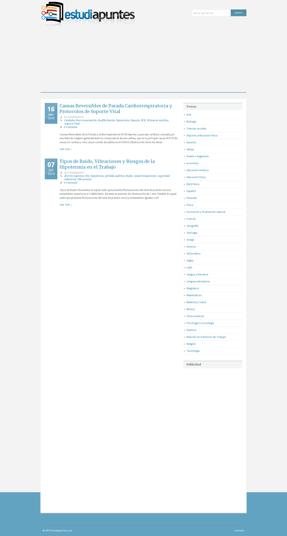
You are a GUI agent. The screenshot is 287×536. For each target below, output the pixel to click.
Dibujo (190, 149)
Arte (189, 114)
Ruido (129, 176)
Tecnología (193, 350)
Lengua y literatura (197, 274)
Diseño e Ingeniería (198, 156)
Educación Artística (198, 170)
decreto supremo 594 (76, 176)
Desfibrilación (106, 120)
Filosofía (192, 198)
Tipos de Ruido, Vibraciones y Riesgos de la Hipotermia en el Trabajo (107, 164)
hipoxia (135, 120)
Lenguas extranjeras (198, 281)
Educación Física (196, 177)
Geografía (192, 225)
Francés (191, 218)
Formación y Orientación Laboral (206, 212)
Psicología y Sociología (200, 323)
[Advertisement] (143, 60)
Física (190, 205)
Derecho (191, 142)
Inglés (190, 260)
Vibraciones (84, 179)
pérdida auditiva (115, 176)
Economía (192, 163)
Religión (191, 344)
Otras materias (195, 316)
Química (191, 330)
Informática (193, 253)
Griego (191, 239)
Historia (191, 246)
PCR (143, 120)
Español (191, 191)
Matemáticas (194, 295)
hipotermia (122, 120)
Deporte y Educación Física (202, 135)
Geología (192, 232)
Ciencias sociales (196, 128)
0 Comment (70, 127)
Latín (189, 267)
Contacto (239, 530)
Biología (191, 121)
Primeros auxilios (158, 120)
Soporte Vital (72, 123)
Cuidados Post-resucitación (80, 120)
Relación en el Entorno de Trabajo (206, 337)
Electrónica (193, 184)
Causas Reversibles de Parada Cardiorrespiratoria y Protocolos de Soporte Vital (115, 108)
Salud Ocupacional (145, 176)
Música (191, 309)
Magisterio (193, 288)
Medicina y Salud (196, 302)
